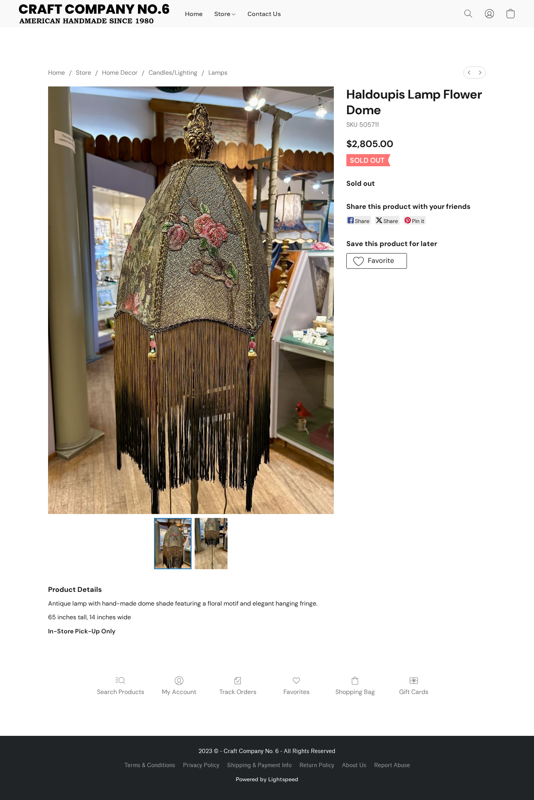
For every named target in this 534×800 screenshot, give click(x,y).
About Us (354, 765)
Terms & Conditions (149, 765)
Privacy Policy (201, 765)
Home (193, 14)
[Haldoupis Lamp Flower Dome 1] (211, 543)
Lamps (218, 72)
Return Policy (316, 765)
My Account (179, 692)
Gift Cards (413, 692)
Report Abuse (392, 765)
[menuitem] (469, 72)
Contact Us (264, 14)
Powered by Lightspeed (267, 779)
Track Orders (237, 692)
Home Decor (120, 72)
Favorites (296, 692)
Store (223, 14)
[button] (94, 13)
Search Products (120, 692)
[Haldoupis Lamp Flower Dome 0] (173, 543)
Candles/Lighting (173, 72)
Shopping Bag (355, 692)
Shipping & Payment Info (259, 765)
